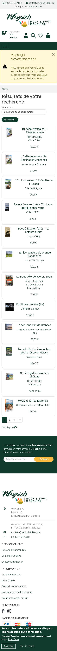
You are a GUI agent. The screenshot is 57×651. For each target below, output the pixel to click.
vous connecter (34, 6)
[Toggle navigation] (5, 46)
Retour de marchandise (14, 550)
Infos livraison (9, 580)
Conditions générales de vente (17, 592)
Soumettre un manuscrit (14, 586)
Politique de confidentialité (15, 598)
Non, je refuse (27, 646)
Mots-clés (7, 107)
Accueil (5, 89)
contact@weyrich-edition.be (41, 3)
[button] (48, 36)
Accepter (8, 646)
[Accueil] (28, 20)
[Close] (53, 54)
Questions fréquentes (13, 561)
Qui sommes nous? (11, 574)
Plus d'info (13, 639)
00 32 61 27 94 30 (13, 3)
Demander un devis (11, 555)
